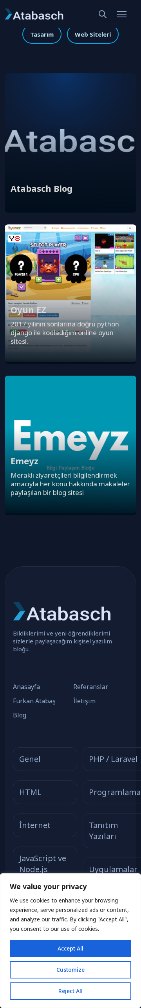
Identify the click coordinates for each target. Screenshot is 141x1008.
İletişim (84, 701)
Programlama (115, 792)
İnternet (35, 825)
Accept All (70, 948)
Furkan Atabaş (34, 701)
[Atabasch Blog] (70, 209)
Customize (70, 969)
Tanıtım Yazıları (103, 830)
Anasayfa (26, 686)
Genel (30, 759)
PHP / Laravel (113, 759)
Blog (19, 715)
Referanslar (90, 686)
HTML (30, 792)
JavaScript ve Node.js (42, 864)
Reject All (70, 991)
